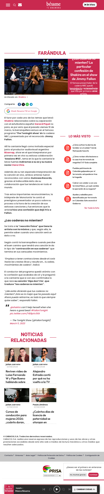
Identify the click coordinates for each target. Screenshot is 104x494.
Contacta (8, 455)
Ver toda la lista (91, 207)
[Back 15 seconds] (50, 489)
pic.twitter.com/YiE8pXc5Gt (25, 313)
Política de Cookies (74, 455)
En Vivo (90, 4)
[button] (8, 5)
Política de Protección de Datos (51, 455)
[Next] (70, 489)
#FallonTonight (39, 310)
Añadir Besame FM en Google (24, 111)
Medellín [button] (19, 488)
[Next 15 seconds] (63, 489)
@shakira (15, 307)
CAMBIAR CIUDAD (84, 489)
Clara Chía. (18, 165)
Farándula (52, 53)
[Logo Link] (53, 5)
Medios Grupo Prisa (52, 475)
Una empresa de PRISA (52, 469)
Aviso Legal (30, 455)
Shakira (22, 97)
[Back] (44, 489)
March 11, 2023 (17, 323)
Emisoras (19, 455)
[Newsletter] (20, 5)
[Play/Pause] (57, 489)
